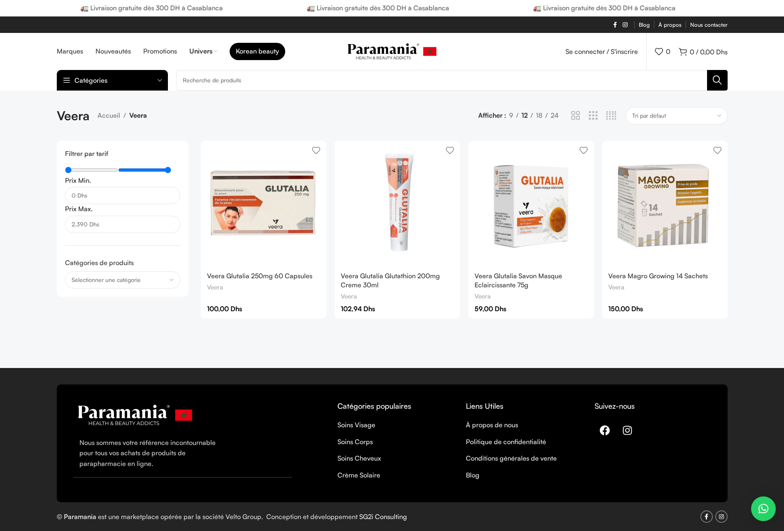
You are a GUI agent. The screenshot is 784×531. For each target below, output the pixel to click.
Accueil (109, 115)
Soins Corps (355, 442)
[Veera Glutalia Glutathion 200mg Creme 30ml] (397, 203)
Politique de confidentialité (506, 442)
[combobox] (123, 280)
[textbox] (122, 280)
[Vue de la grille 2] (576, 116)
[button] (763, 508)
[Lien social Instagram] (625, 24)
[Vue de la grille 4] (611, 116)
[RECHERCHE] (717, 80)
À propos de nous (492, 425)
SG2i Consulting (383, 516)
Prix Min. (78, 180)
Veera (215, 287)
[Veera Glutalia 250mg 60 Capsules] (263, 203)
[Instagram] (627, 430)
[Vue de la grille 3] (593, 116)
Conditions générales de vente (511, 458)
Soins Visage (356, 425)
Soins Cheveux (359, 458)
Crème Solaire (358, 475)
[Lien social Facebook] (615, 24)
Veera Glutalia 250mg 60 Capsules (259, 276)
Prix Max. (79, 209)
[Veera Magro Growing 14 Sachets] (665, 203)
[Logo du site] (392, 51)
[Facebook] (605, 430)
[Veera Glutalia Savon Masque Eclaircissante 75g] (531, 203)
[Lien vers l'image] (135, 414)
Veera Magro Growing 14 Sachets (658, 276)
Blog (472, 475)
